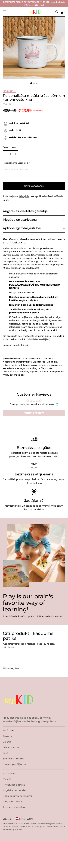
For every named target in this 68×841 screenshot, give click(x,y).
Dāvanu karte (11, 747)
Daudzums (9, 147)
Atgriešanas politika (15, 790)
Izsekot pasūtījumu (14, 764)
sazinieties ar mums (38, 505)
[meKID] (34, 12)
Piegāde (24, 196)
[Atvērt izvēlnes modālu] (4, 11)
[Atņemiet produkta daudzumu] (6, 154)
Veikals (7, 741)
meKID (7, 103)
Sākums (7, 736)
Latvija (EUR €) (26, 819)
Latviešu (7, 819)
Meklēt (7, 779)
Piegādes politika (13, 801)
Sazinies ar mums (13, 758)
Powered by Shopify (12, 829)
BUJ (5, 752)
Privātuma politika (14, 784)
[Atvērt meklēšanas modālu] (56, 11)
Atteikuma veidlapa (14, 807)
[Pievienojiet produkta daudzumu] (15, 154)
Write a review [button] (34, 412)
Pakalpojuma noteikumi (17, 795)
